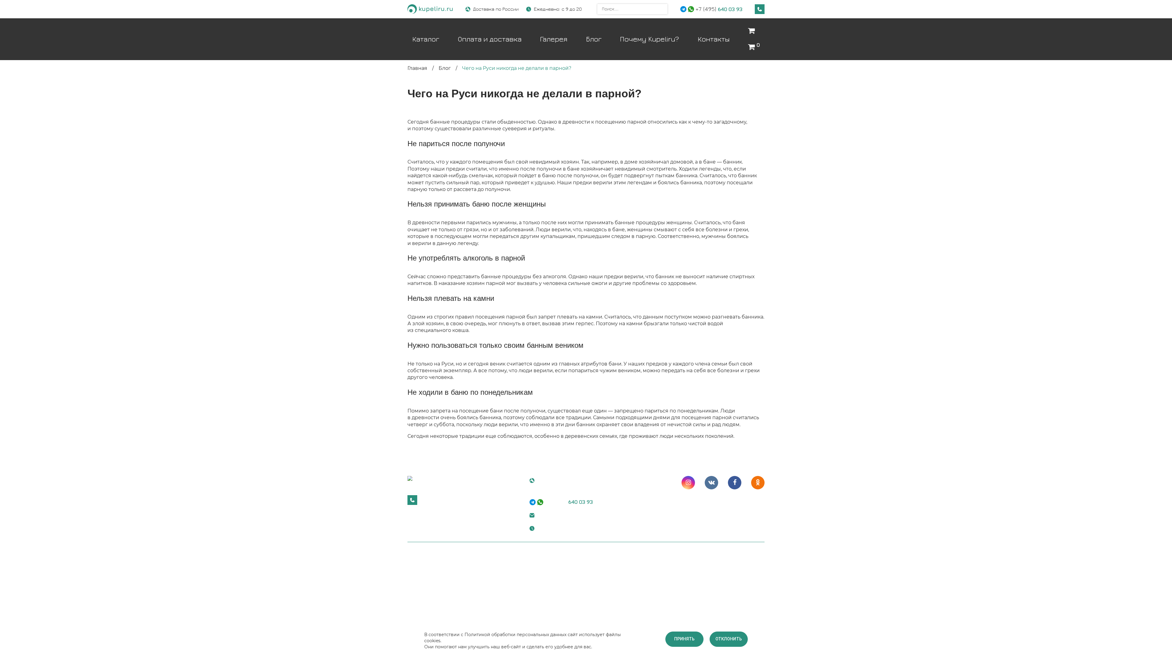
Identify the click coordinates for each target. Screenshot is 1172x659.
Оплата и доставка (490, 39)
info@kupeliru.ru (557, 515)
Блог (594, 39)
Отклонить (728, 638)
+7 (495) (719, 9)
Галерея (553, 39)
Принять (684, 638)
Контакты (714, 39)
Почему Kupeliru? (649, 39)
